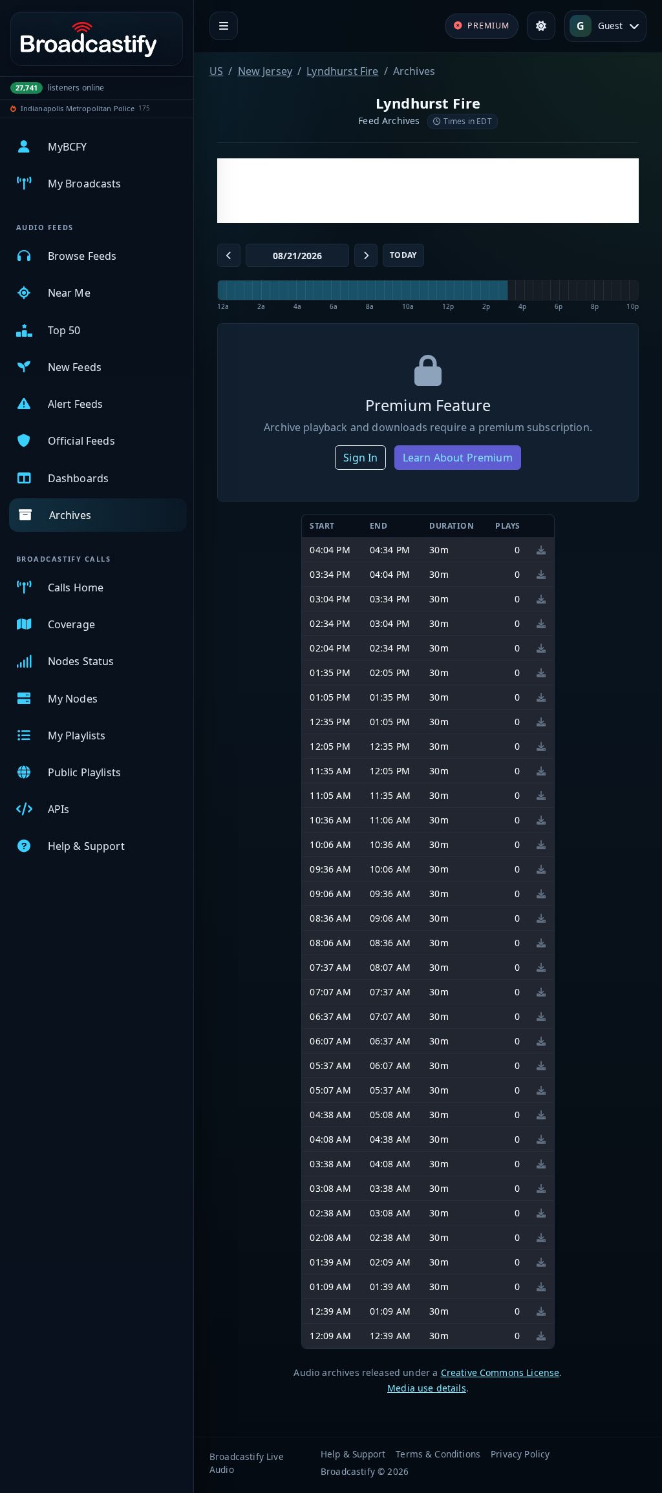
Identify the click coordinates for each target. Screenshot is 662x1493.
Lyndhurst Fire (342, 71)
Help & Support (353, 1454)
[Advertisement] (428, 190)
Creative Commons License (500, 1372)
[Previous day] (228, 255)
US (216, 71)
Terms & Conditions (438, 1454)
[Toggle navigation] (223, 26)
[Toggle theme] (541, 26)
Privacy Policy (520, 1454)
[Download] (541, 550)
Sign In (360, 457)
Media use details (426, 1388)
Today (403, 254)
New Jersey (265, 71)
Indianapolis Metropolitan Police (77, 108)
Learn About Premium (458, 457)
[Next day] (366, 255)
